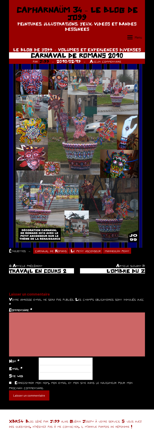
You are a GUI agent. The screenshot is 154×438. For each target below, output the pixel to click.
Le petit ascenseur (86, 250)
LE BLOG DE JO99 (32, 49)
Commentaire (20, 309)
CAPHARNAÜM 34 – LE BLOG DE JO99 (77, 13)
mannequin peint (117, 250)
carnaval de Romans (51, 250)
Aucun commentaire (105, 61)
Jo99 (44, 61)
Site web (16, 375)
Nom (14, 361)
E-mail (15, 368)
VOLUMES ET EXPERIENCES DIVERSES (99, 49)
